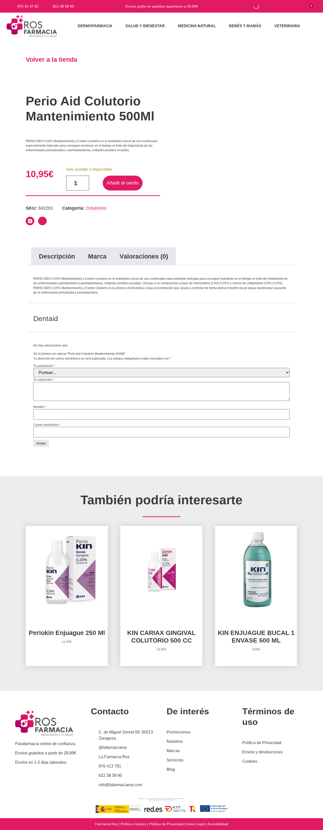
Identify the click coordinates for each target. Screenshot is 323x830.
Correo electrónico (47, 424)
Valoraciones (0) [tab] (144, 256)
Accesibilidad (217, 824)
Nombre (39, 406)
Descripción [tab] (57, 256)
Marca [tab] (97, 256)
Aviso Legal (195, 824)
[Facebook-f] (42, 221)
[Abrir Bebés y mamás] (264, 26)
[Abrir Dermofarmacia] (115, 26)
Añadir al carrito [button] (67, 657)
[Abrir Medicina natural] (219, 26)
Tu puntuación (44, 365)
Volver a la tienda (51, 59)
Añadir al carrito (123, 182)
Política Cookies (133, 824)
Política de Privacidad (166, 824)
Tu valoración (43, 379)
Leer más (161, 664)
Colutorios (96, 208)
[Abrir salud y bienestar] (168, 26)
